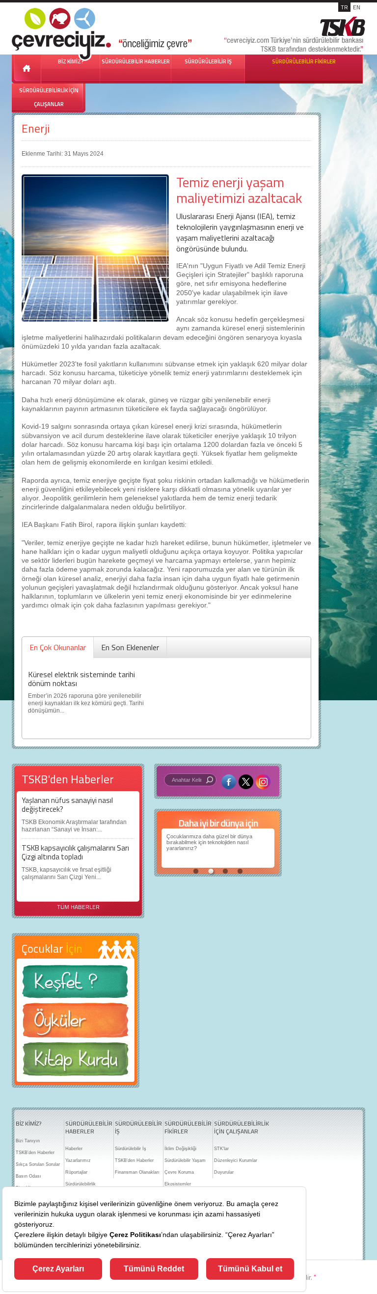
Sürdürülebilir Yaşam (185, 1160)
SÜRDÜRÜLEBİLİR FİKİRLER (304, 61)
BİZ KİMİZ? (28, 1124)
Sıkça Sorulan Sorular (38, 1164)
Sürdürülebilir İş (130, 1148)
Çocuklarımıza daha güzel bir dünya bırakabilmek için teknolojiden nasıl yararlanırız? (209, 842)
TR (344, 7)
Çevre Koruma (179, 1172)
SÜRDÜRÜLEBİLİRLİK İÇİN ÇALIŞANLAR (49, 97)
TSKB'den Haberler (35, 1152)
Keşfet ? (76, 984)
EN (356, 7)
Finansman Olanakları (137, 1172)
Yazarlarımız (78, 1160)
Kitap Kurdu (76, 1062)
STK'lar (221, 1148)
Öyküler (76, 1023)
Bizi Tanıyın (28, 1140)
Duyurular (224, 1172)
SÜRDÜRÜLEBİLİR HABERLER (136, 61)
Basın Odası (28, 1176)
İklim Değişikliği (180, 1148)
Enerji (36, 128)
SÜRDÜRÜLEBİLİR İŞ (208, 61)
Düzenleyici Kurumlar (235, 1160)
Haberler (73, 1148)
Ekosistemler (177, 1184)
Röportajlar (76, 1172)
